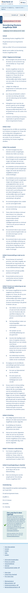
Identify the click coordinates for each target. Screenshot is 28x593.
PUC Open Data (9, 576)
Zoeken (7, 555)
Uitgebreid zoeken (19, 7)
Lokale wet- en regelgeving (7, 7)
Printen (21, 15)
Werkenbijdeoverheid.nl (11, 587)
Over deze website (10, 547)
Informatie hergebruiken (11, 559)
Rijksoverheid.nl (9, 583)
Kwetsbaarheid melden (11, 568)
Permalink (14, 15)
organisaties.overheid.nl (13, 530)
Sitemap (7, 566)
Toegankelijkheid (9, 564)
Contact (7, 549)
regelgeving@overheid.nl (13, 536)
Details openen (1, 19)
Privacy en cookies (10, 562)
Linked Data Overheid (11, 574)
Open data (8, 572)
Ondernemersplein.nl (11, 585)
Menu (24, 2)
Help (6, 553)
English (7, 551)
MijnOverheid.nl (9, 581)
